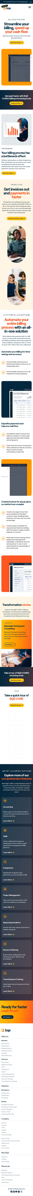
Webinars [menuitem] (4, 1170)
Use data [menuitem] (4, 1053)
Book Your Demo (16, 42)
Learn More (7, 821)
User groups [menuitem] (5, 1182)
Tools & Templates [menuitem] (7, 1180)
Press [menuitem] (3, 1127)
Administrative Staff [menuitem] (7, 1114)
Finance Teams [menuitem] (6, 1112)
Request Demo (16, 103)
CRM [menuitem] (2, 1067)
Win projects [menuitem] (5, 1043)
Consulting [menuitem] (4, 1098)
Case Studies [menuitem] (5, 1161)
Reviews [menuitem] (4, 1159)
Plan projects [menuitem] (5, 1046)
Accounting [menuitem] (5, 1062)
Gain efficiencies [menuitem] (6, 1055)
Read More (9, 644)
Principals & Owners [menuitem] (7, 1104)
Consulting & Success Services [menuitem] (10, 1175)
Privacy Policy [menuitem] (5, 1138)
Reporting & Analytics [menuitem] (8, 1076)
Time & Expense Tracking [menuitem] (9, 1081)
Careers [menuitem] (3, 1125)
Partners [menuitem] (4, 1145)
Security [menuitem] (4, 1132)
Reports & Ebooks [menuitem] (6, 1173)
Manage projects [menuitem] (6, 1048)
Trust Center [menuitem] (5, 1148)
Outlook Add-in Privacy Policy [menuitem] (10, 1141)
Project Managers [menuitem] (6, 1109)
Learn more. (24, 1)
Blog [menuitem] (2, 1177)
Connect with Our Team (16, 218)
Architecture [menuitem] (5, 1093)
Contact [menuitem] (4, 1123)
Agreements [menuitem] (5, 1143)
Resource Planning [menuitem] (7, 1079)
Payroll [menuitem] (3, 1072)
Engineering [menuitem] (5, 1095)
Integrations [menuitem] (5, 1069)
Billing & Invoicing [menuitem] (6, 1064)
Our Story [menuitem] (4, 1157)
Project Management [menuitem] (8, 1074)
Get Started (7, 1017)
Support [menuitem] (3, 1130)
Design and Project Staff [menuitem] (9, 1107)
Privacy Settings (6, 1135)
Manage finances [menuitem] (6, 1051)
